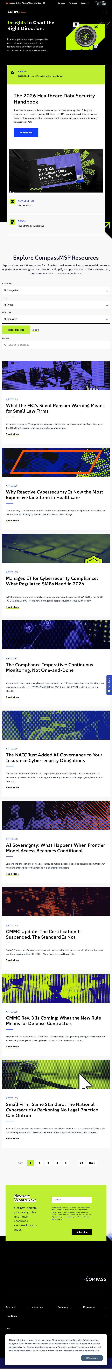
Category (7, 284)
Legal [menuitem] (8, 1328)
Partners (73, 3)
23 (81, 1162)
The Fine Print (26, 203)
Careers (61, 3)
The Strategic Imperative (31, 223)
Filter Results (16, 329)
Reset (35, 329)
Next (92, 1162)
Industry (6, 312)
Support (84, 3)
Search (5, 338)
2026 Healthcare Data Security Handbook (40, 74)
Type (4, 298)
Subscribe (82, 1232)
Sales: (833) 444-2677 (101, 3)
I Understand (92, 1358)
